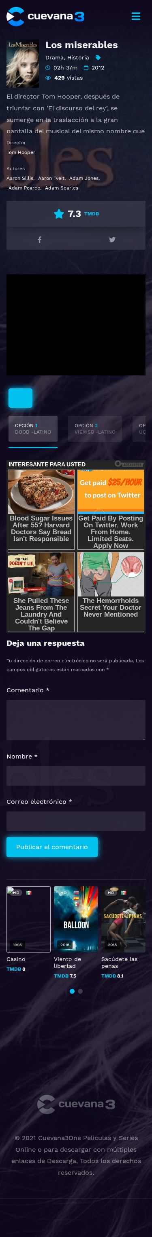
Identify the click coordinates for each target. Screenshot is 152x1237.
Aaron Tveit (51, 178)
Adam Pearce (24, 188)
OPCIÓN (33, 429)
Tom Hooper (20, 152)
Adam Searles (61, 188)
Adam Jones (83, 178)
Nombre (22, 756)
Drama (54, 57)
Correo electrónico (39, 801)
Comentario (27, 690)
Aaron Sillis (19, 178)
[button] (72, 991)
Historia (78, 57)
